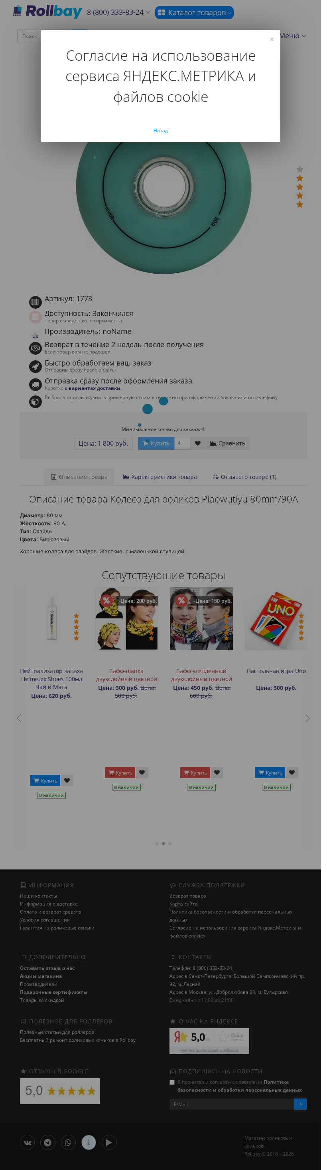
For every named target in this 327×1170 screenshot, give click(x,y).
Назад (161, 130)
